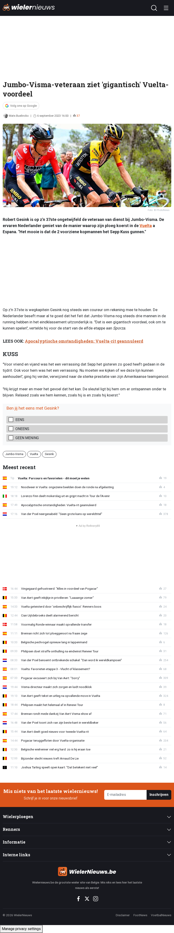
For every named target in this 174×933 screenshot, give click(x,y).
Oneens (22, 429)
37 (78, 115)
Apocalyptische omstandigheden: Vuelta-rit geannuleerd (84, 341)
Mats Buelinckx (19, 115)
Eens (19, 420)
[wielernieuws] (87, 871)
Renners (11, 829)
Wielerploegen (18, 816)
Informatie (14, 842)
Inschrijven (159, 794)
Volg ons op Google (23, 105)
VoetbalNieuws (161, 915)
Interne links (16, 854)
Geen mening (27, 438)
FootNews (140, 915)
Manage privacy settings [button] (21, 929)
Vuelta (146, 225)
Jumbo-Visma (14, 454)
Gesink (49, 454)
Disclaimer (123, 915)
